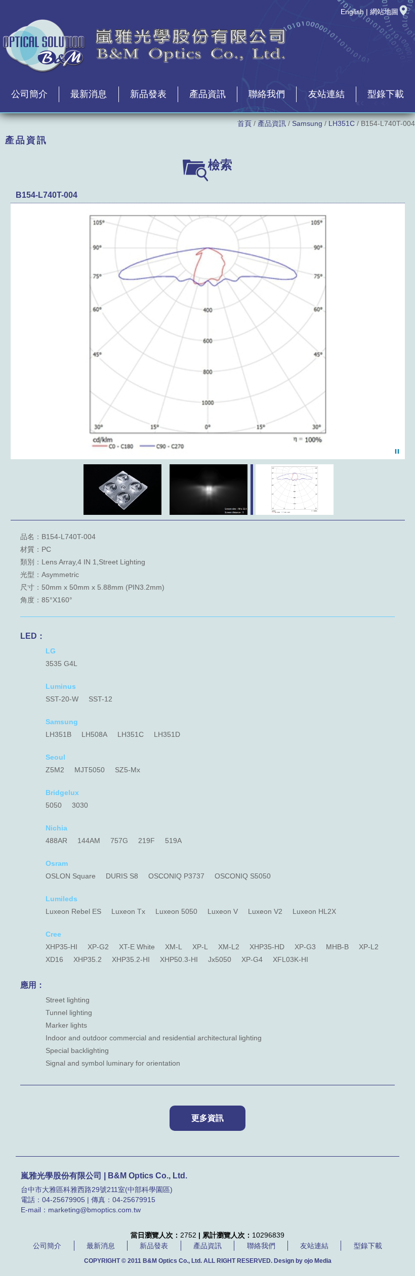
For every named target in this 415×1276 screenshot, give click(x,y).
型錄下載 (385, 94)
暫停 (397, 451)
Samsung (307, 123)
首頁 (244, 123)
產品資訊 (207, 94)
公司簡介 (29, 94)
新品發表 (148, 94)
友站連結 (326, 94)
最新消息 (88, 94)
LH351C (341, 123)
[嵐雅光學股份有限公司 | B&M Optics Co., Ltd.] (144, 71)
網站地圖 (384, 12)
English (352, 12)
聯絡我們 (266, 94)
